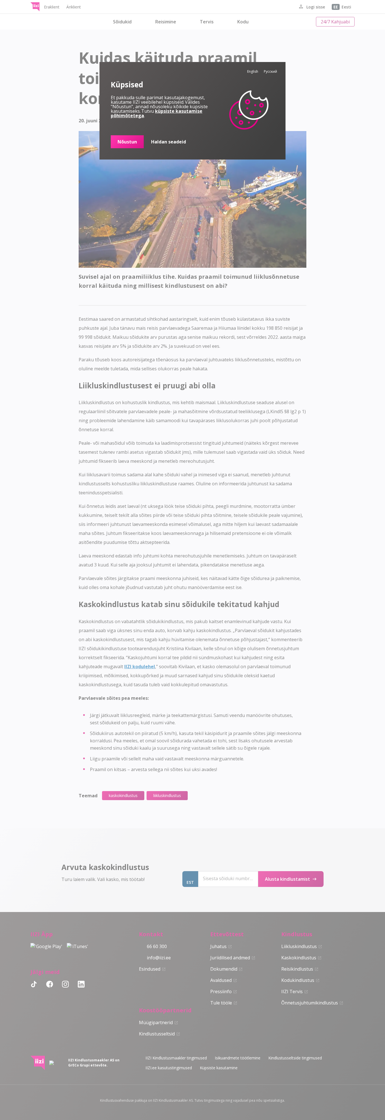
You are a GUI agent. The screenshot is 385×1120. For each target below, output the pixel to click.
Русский (270, 71)
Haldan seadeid (168, 142)
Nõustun (127, 142)
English (252, 71)
